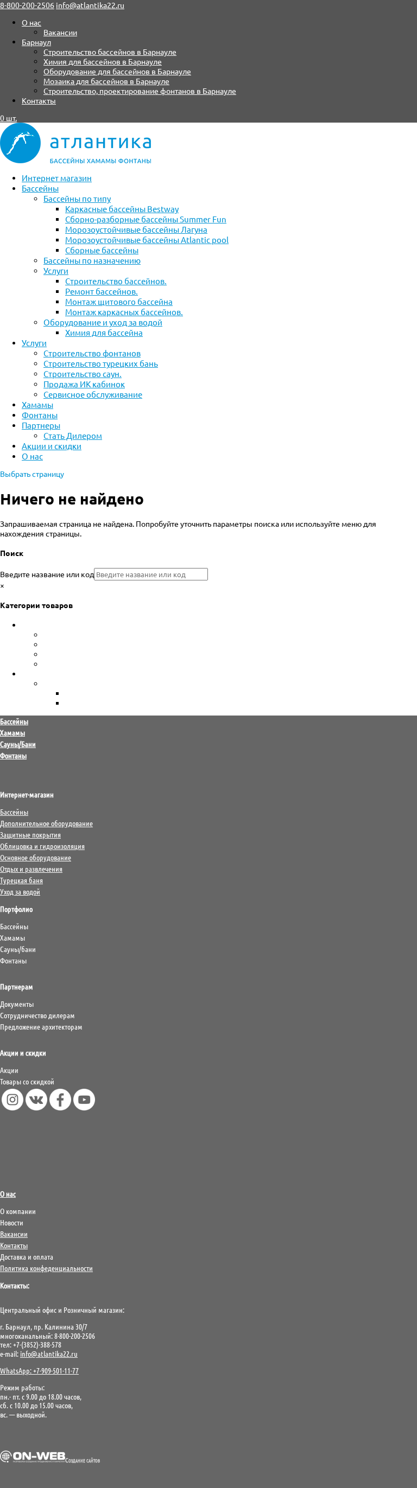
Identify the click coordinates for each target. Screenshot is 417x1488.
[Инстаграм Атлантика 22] (12, 1107)
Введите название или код (47, 574)
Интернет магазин (57, 178)
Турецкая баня (21, 880)
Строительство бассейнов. (116, 281)
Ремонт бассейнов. (101, 291)
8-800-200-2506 (27, 5)
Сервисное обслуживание (92, 394)
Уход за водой (46, 674)
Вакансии (60, 32)
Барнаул (36, 42)
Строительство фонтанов (92, 353)
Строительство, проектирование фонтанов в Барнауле (139, 90)
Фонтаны (40, 415)
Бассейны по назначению (92, 260)
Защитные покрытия (30, 834)
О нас (31, 22)
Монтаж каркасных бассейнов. (124, 311)
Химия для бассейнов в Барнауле (102, 61)
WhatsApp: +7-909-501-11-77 (39, 1370)
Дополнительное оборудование (46, 823)
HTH (72, 693)
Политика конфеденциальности (46, 1268)
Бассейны (40, 188)
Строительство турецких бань (100, 363)
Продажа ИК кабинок (84, 384)
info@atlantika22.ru (49, 1353)
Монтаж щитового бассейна (119, 301)
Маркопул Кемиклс (99, 703)
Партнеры (41, 425)
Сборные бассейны (101, 250)
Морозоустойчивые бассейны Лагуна (136, 229)
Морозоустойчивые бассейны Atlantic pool (147, 239)
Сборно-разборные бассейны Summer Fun (145, 219)
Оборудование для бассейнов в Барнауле (117, 71)
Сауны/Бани (18, 744)
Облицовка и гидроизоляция (42, 846)
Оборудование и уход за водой (102, 322)
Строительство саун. (82, 373)
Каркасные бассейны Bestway (122, 208)
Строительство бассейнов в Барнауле (109, 51)
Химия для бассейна (104, 332)
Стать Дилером (72, 435)
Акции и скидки (51, 445)
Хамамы (37, 404)
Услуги (55, 270)
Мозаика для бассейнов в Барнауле (106, 81)
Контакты (39, 100)
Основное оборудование (35, 857)
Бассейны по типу (77, 198)
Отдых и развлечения (31, 868)
